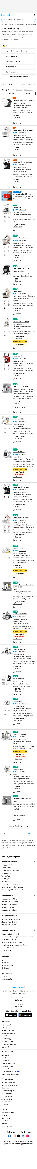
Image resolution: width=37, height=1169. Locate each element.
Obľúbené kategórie (9, 861)
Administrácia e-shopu (8, 1083)
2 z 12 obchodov (17, 568)
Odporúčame (6, 956)
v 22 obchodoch (17, 438)
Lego (3, 971)
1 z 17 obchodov (17, 339)
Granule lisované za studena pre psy (12, 887)
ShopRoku (4, 1115)
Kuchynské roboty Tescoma (10, 905)
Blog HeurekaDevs (7, 1042)
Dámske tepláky (6, 868)
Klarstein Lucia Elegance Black (22, 162)
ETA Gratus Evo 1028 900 (21, 322)
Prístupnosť (5, 1047)
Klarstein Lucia (17, 356)
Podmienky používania (8, 1030)
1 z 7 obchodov (17, 639)
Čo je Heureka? (6, 1025)
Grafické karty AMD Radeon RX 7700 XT (13, 890)
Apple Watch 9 (5, 963)
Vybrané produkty (8, 930)
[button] (4, 216)
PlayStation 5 (5, 968)
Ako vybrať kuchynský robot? (22, 194)
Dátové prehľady (6, 1096)
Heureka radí (5, 1061)
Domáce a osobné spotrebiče (16, 25)
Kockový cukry (5, 882)
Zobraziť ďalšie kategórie (18, 77)
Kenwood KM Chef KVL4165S (22, 799)
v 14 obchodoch (17, 721)
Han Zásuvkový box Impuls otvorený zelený (14, 945)
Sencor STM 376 (18, 548)
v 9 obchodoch (17, 669)
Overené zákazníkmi (7, 1113)
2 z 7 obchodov (17, 477)
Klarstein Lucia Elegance (21, 487)
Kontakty (4, 1028)
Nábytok (4, 976)
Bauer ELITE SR (6, 951)
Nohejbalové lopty (7, 865)
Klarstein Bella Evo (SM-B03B (22, 269)
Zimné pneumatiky (7, 974)
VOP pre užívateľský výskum (10, 1074)
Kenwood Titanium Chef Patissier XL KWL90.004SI (23, 586)
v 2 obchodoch (17, 150)
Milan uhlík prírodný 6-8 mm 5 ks (11, 934)
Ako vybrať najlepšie (9, 916)
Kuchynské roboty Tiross (9, 907)
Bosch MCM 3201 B (19, 452)
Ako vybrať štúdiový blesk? (9, 925)
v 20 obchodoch (17, 227)
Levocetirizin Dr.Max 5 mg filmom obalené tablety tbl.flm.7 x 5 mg (18, 937)
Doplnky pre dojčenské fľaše (10, 871)
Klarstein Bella (17, 291)
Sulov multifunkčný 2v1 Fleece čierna (12, 948)
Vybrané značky (7, 895)
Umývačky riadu (6, 873)
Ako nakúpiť (5, 1055)
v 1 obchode (16, 117)
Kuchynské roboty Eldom (9, 910)
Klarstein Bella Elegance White (23, 130)
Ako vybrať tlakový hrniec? (9, 922)
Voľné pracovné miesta (8, 1033)
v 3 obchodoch (17, 257)
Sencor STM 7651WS (19, 734)
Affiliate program (6, 1099)
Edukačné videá (6, 1102)
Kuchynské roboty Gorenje (9, 902)
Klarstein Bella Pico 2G (20, 238)
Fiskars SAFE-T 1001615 (8, 940)
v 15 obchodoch (17, 604)
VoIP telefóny (5, 876)
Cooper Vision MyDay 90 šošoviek (11, 942)
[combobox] (18, 20)
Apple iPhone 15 (6, 960)
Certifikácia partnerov (8, 1121)
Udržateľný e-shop (7, 1126)
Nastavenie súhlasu (7, 1066)
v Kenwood (16, 404)
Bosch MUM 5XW (18, 701)
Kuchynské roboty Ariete (9, 899)
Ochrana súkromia (6, 1069)
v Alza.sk (15, 811)
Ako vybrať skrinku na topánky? (11, 919)
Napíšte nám (18, 1000)
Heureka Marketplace (8, 1091)
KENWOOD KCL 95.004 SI (20, 387)
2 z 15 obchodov (17, 759)
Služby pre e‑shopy (7, 1088)
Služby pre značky (6, 1093)
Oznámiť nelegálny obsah (9, 1044)
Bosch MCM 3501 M (19, 649)
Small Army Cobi (6, 879)
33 (29, 833)
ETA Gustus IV (17, 207)
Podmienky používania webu (24, 1144)
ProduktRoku (5, 1118)
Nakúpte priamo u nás (8, 1063)
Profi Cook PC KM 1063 (20, 614)
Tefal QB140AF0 (18, 769)
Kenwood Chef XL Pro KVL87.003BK (24, 101)
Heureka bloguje (6, 1039)
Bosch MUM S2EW (18, 419)
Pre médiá (4, 1036)
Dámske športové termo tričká (10, 884)
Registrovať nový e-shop (9, 1085)
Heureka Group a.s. (23, 1141)
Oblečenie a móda (6, 979)
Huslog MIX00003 (18, 679)
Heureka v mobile (6, 1058)
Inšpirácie (4, 1124)
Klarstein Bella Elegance (20, 518)
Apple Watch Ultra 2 (7, 965)
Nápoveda (4, 1105)
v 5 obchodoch (17, 789)
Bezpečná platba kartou (8, 1072)
